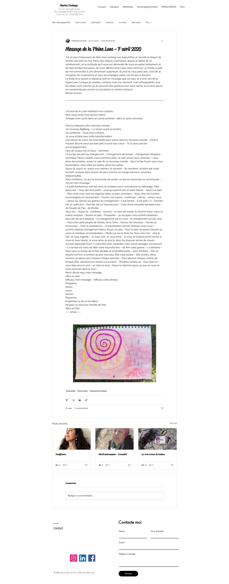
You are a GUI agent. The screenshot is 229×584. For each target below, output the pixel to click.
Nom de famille (157, 531)
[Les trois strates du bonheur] (157, 439)
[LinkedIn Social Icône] (82, 558)
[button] (147, 6)
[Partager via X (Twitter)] (73, 400)
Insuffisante (61, 454)
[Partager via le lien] (86, 400)
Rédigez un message (127, 554)
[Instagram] (73, 558)
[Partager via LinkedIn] (79, 400)
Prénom (122, 531)
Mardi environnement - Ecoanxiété (113, 454)
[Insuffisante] (71, 439)
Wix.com (91, 572)
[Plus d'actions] (162, 40)
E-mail (121, 543)
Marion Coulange (69, 5)
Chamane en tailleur (98, 391)
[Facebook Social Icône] (91, 558)
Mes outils (136, 22)
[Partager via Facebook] (66, 400)
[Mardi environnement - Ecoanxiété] (114, 439)
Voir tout (173, 423)
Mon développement (61, 22)
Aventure (109, 22)
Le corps (122, 22)
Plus (147, 22)
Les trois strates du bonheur (153, 454)
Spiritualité (95, 22)
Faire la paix (81, 22)
